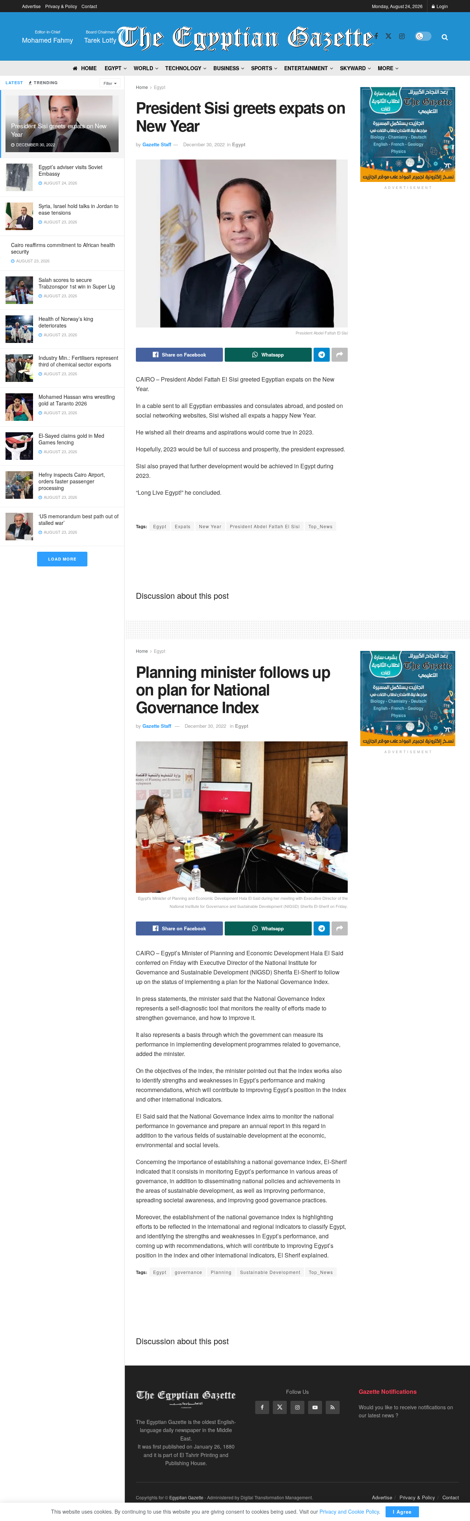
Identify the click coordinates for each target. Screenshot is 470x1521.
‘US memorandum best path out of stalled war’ (79, 519)
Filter (108, 83)
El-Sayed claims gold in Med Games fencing (71, 439)
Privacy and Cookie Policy (349, 1511)
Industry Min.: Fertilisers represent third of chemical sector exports (78, 361)
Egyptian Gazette (186, 1497)
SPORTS (261, 68)
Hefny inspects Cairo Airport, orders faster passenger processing (72, 481)
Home (142, 87)
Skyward (353, 68)
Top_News (320, 526)
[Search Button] (445, 36)
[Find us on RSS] (333, 1407)
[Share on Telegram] (322, 355)
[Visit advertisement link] (409, 134)
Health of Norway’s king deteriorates (66, 322)
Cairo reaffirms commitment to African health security (63, 248)
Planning (221, 1272)
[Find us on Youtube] (315, 1407)
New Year (210, 526)
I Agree (402, 1511)
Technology (183, 68)
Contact (89, 6)
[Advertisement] (269, 560)
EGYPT (113, 68)
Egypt (159, 87)
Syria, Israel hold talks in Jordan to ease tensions (79, 209)
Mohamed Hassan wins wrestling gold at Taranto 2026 (77, 400)
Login (441, 6)
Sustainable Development (270, 1272)
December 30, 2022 (204, 144)
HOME (89, 68)
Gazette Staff (156, 144)
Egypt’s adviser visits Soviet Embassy (70, 170)
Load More (62, 559)
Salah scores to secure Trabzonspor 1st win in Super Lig (77, 283)
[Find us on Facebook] (376, 36)
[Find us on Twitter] (388, 36)
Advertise (31, 6)
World (143, 68)
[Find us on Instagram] (402, 36)
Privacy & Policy (61, 6)
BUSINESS (226, 68)
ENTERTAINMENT (306, 68)
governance (188, 1272)
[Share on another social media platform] (340, 355)
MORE (385, 68)
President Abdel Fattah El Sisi (265, 526)
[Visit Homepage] (245, 36)
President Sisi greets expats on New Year (58, 130)
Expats (183, 526)
